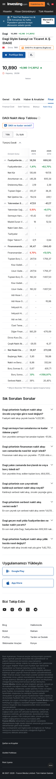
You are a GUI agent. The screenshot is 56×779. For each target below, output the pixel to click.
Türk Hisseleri (46, 11)
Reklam (34, 631)
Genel (5, 99)
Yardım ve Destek (39, 637)
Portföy (6, 637)
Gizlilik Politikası (9, 753)
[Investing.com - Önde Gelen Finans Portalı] (17, 4)
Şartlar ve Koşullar (10, 743)
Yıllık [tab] (8, 134)
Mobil (5, 631)
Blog (4, 625)
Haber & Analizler (34, 99)
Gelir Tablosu (24, 107)
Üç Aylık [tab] (20, 134)
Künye (33, 643)
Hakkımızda (36, 625)
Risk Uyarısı (7, 762)
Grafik (16, 99)
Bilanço (36, 107)
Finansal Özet (8, 107)
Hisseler (7, 11)
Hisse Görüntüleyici (25, 11)
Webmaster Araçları (12, 643)
